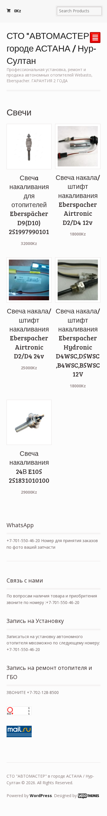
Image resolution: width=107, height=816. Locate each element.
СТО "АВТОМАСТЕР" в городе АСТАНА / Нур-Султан (53, 47)
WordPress (41, 795)
